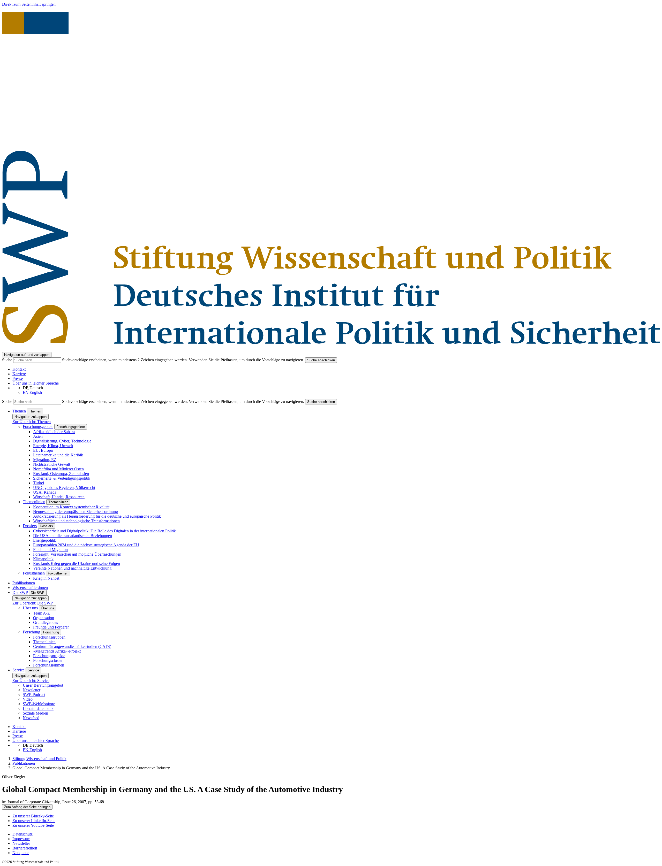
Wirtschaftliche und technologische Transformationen (76, 521)
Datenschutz (22, 834)
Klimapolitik (43, 559)
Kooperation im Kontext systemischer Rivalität (71, 507)
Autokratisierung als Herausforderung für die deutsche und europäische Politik (97, 516)
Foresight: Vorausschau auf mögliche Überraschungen (77, 554)
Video (28, 699)
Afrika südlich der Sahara (54, 432)
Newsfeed (31, 718)
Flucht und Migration (50, 549)
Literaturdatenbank (38, 708)
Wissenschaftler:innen (30, 587)
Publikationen (23, 583)
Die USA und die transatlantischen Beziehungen (72, 535)
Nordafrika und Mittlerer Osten (58, 469)
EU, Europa (43, 450)
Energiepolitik (44, 540)
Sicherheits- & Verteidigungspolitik (61, 478)
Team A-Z (41, 613)
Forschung (31, 632)
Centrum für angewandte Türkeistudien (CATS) (72, 646)
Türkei (38, 483)
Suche (7, 360)
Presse (17, 378)
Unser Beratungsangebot (43, 685)
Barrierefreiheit (24, 848)
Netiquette (20, 852)
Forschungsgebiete (38, 426)
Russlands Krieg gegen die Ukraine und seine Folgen (76, 563)
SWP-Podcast (34, 694)
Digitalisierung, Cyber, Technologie (62, 441)
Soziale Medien (35, 713)
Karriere (19, 374)
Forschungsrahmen (48, 665)
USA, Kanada (44, 492)
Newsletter (31, 690)
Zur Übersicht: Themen (31, 421)
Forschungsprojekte (49, 656)
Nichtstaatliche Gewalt (51, 464)
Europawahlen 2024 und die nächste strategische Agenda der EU (86, 545)
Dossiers (30, 526)
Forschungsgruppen (49, 637)
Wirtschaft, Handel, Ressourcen (59, 497)
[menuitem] (336, 834)
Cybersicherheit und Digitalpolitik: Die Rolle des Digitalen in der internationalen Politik (104, 531)
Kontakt (19, 369)
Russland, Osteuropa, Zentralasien (61, 473)
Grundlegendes (45, 622)
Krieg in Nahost (46, 578)
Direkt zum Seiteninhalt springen (29, 4)
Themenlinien (34, 502)
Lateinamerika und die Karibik (58, 455)
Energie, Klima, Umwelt (53, 445)
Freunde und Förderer (51, 627)
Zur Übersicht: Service (30, 680)
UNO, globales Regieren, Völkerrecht (64, 487)
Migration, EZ (44, 459)
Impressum (21, 839)
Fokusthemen (34, 573)
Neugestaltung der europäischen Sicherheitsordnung (75, 511)
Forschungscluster (48, 660)
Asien (38, 436)
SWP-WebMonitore (39, 704)
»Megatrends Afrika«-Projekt (57, 651)
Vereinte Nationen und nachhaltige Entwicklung (72, 568)
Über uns (30, 608)
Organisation (43, 618)
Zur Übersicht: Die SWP (32, 603)
